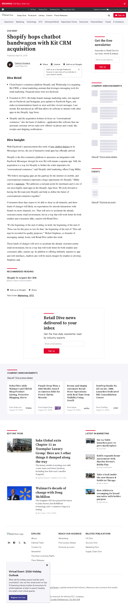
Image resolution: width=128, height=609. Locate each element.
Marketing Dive (55, 9)
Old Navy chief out (15, 3)
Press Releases (61, 15)
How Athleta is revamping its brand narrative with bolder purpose (109, 495)
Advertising (63, 538)
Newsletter (36, 551)
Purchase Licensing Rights (42, 556)
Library (42, 15)
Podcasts (32, 15)
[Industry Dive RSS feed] (24, 542)
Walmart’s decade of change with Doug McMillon (51, 492)
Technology (31, 22)
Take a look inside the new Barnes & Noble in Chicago (107, 477)
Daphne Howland (22, 63)
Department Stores (69, 22)
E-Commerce (118, 22)
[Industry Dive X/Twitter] (19, 542)
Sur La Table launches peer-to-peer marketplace (107, 442)
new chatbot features (60, 146)
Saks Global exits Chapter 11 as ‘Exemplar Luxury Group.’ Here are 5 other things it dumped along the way (53, 451)
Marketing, (23, 295)
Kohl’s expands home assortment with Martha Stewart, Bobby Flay (108, 460)
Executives (84, 22)
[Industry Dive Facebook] (14, 542)
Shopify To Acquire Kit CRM (21, 277)
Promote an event (108, 202)
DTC (40, 22)
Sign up (121, 15)
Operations (9, 22)
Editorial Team (37, 542)
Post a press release (108, 157)
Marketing (20, 22)
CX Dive (33, 9)
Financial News (97, 22)
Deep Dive (21, 15)
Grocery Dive (43, 9)
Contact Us (36, 547)
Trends (108, 22)
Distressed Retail (52, 22)
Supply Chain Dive (69, 9)
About (34, 538)
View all (95, 157)
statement (20, 183)
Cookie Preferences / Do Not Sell (65, 599)
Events (49, 15)
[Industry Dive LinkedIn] (9, 542)
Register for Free (18, 597)
